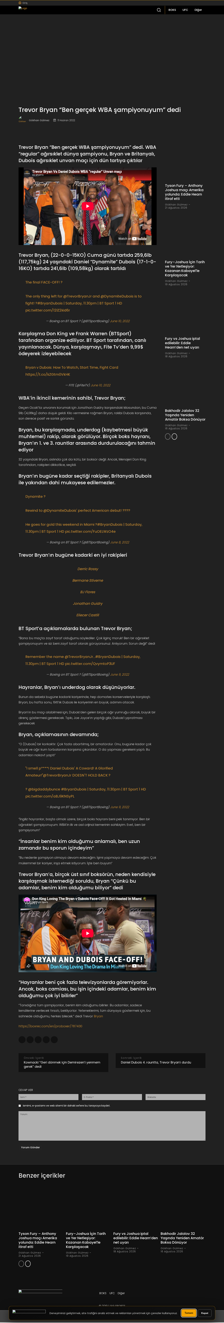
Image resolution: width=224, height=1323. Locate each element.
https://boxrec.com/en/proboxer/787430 (50, 1026)
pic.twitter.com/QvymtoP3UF (90, 663)
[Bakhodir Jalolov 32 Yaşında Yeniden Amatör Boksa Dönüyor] (185, 385)
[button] (158, 9)
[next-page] (174, 436)
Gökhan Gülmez (39, 120)
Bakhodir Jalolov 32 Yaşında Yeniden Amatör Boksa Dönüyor (185, 415)
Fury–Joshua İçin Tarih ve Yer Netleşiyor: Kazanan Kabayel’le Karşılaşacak (185, 269)
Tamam (189, 1312)
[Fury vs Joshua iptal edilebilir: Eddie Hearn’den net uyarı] (185, 313)
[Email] (54, 1039)
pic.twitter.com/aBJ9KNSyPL (49, 796)
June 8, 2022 (119, 542)
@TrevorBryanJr (77, 296)
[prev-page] (167, 436)
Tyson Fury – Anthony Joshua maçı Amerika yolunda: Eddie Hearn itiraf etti (184, 192)
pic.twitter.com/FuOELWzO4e (90, 531)
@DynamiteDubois (117, 296)
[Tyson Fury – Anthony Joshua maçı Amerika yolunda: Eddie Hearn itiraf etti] (185, 160)
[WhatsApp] (38, 1039)
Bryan (98, 1016)
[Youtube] (200, 3)
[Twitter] (195, 3)
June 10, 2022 (120, 321)
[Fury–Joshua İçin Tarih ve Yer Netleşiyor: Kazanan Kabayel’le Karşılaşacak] (185, 236)
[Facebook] (184, 3)
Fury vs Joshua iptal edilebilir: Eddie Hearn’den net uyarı (182, 343)
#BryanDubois (50, 303)
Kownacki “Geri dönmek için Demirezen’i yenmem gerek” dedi (62, 1064)
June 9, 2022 (119, 674)
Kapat (204, 1313)
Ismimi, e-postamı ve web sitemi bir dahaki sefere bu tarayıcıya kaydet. (66, 1105)
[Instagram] (189, 3)
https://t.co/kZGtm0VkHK (47, 374)
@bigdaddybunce (44, 789)
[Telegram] (30, 1039)
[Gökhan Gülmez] (23, 120)
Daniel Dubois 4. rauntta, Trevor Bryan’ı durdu (156, 1062)
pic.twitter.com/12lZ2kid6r (47, 310)
